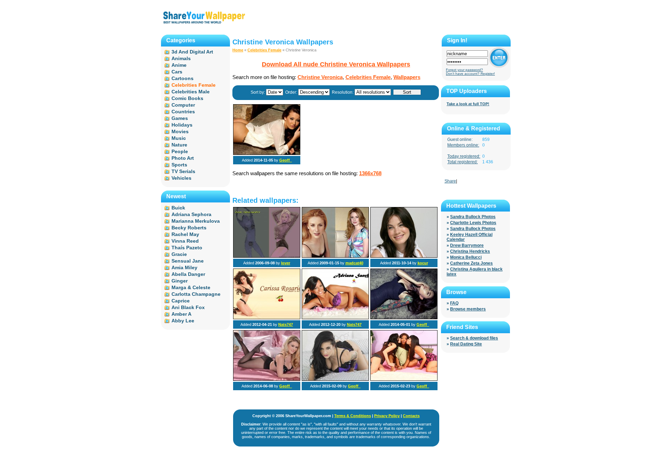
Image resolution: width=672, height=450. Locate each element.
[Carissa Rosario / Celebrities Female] (266, 317)
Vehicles (181, 178)
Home (237, 50)
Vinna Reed (185, 241)
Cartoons (183, 78)
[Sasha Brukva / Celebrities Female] (404, 317)
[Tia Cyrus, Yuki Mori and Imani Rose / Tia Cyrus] (404, 379)
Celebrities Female (264, 50)
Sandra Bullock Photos (473, 216)
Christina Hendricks (470, 251)
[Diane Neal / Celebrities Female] (335, 256)
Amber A (181, 314)
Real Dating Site (466, 344)
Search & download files (474, 338)
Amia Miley (184, 267)
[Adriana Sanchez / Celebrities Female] (335, 317)
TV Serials (183, 171)
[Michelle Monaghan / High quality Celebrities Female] (404, 256)
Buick (178, 207)
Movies (180, 131)
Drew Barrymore (467, 245)
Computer (183, 105)
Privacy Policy (387, 416)
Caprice (181, 300)
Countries (183, 111)
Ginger (180, 281)
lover (285, 263)
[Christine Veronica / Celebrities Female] (266, 153)
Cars (177, 71)
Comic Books (187, 98)
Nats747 (285, 324)
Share (450, 181)
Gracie (179, 254)
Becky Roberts (189, 227)
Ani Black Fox (188, 307)
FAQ (454, 303)
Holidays (182, 125)
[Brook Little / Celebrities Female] (266, 379)
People (180, 151)
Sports (179, 164)
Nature (179, 145)
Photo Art (183, 158)
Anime (179, 65)
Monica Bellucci (466, 257)
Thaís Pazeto (187, 247)
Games (180, 118)
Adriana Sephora (191, 214)
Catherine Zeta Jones (471, 263)
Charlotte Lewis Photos (473, 222)
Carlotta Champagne (196, 294)
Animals (181, 58)
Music (179, 138)
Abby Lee (183, 320)
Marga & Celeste (191, 287)
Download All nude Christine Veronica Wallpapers (336, 64)
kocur (423, 263)
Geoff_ (285, 160)
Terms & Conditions (352, 416)
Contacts (411, 416)
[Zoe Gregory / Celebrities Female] (266, 256)
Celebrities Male (191, 91)
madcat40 (354, 263)
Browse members (468, 309)
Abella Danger (188, 274)
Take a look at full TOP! (468, 104)
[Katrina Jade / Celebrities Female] (335, 379)
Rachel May (185, 234)
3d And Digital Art (192, 52)
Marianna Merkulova (196, 221)
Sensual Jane (188, 261)
